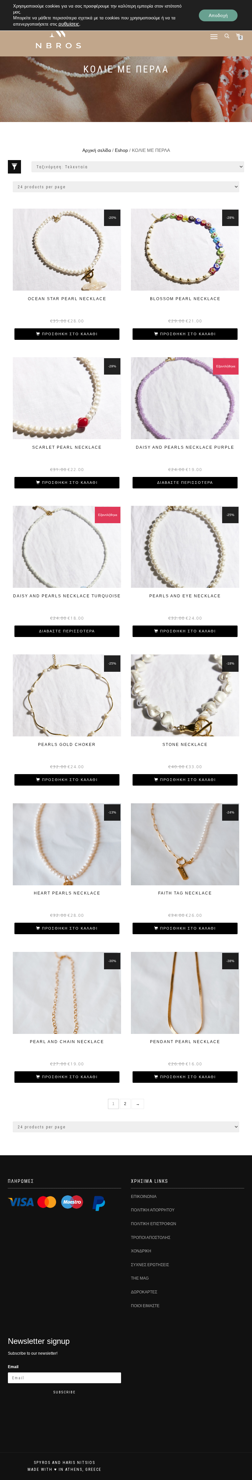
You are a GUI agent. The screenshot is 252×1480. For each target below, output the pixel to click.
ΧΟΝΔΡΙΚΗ (141, 1251)
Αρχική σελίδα (96, 150)
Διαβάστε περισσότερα (185, 482)
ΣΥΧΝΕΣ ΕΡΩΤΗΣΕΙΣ (150, 1265)
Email (13, 1367)
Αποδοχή (218, 15)
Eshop (121, 150)
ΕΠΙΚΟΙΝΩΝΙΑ (144, 1196)
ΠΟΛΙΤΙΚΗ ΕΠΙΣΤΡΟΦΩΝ (153, 1224)
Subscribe (64, 1392)
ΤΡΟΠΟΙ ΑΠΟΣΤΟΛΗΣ (150, 1237)
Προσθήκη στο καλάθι (70, 334)
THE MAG (140, 1278)
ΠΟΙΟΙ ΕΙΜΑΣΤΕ (145, 1306)
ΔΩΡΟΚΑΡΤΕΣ (144, 1292)
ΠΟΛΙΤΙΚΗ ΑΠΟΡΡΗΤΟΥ (153, 1210)
